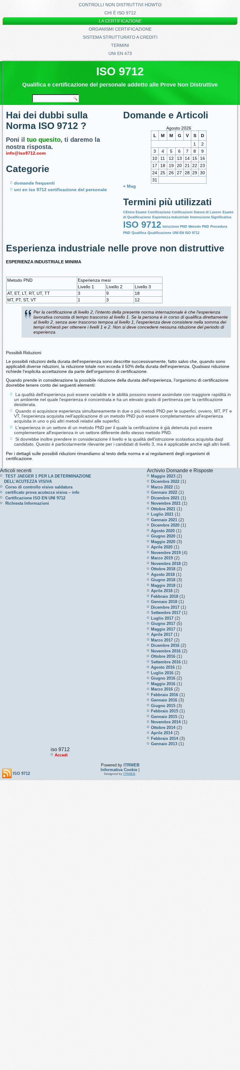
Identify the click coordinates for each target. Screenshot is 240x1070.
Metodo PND (198, 226)
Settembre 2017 (166, 612)
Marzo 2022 (162, 487)
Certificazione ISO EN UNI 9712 (35, 498)
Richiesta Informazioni (27, 503)
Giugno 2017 (163, 623)
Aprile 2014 (161, 733)
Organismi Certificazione (120, 29)
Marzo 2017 (162, 640)
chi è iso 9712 (120, 12)
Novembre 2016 (166, 651)
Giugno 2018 (163, 579)
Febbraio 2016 (164, 694)
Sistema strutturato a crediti (120, 37)
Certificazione (159, 212)
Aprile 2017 (161, 634)
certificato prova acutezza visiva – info (42, 492)
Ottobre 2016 (163, 656)
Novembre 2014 (166, 722)
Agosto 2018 (163, 574)
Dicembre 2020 (165, 525)
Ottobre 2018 (163, 569)
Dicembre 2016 (165, 645)
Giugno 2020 (163, 536)
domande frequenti (34, 183)
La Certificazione (120, 20)
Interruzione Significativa (210, 217)
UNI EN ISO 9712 (185, 233)
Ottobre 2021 (163, 509)
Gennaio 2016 (164, 700)
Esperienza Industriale (170, 217)
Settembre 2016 (166, 662)
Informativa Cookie (119, 769)
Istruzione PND (174, 226)
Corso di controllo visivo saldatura (38, 487)
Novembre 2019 (166, 552)
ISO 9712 (120, 71)
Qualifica (139, 233)
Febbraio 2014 (164, 738)
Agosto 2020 (163, 530)
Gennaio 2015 (164, 716)
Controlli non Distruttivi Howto (120, 4)
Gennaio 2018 (164, 601)
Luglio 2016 (162, 673)
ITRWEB (131, 765)
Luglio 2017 (162, 618)
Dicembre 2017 (165, 607)
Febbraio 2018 (164, 596)
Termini (120, 45)
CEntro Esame (135, 212)
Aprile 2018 (161, 590)
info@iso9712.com (26, 153)
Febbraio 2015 (164, 711)
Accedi (61, 755)
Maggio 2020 (163, 541)
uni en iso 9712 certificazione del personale (60, 189)
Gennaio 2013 (164, 743)
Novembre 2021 (166, 503)
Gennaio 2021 (164, 520)
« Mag (129, 186)
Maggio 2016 (163, 683)
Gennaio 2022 (164, 492)
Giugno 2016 (163, 678)
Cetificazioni (182, 212)
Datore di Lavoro (207, 212)
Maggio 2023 (163, 476)
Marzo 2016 (162, 689)
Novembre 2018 (166, 563)
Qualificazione (159, 233)
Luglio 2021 (162, 514)
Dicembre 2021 (165, 498)
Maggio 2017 (163, 629)
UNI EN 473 (120, 53)
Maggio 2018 (163, 585)
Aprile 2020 (161, 547)
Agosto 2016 (163, 667)
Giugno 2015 (163, 705)
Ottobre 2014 (163, 727)
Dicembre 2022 (165, 481)
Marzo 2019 (162, 558)
